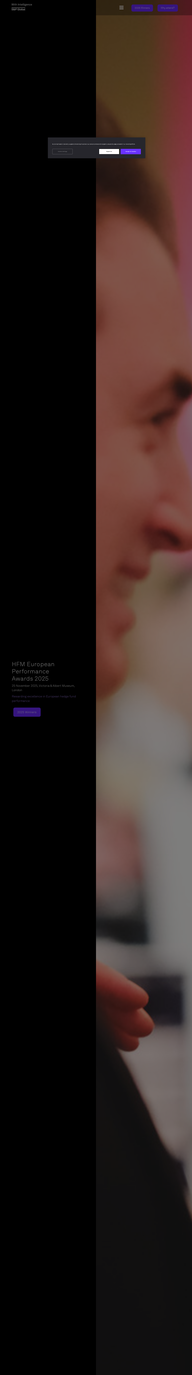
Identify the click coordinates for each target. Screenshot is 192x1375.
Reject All (109, 151)
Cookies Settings (62, 151)
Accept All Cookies (131, 151)
